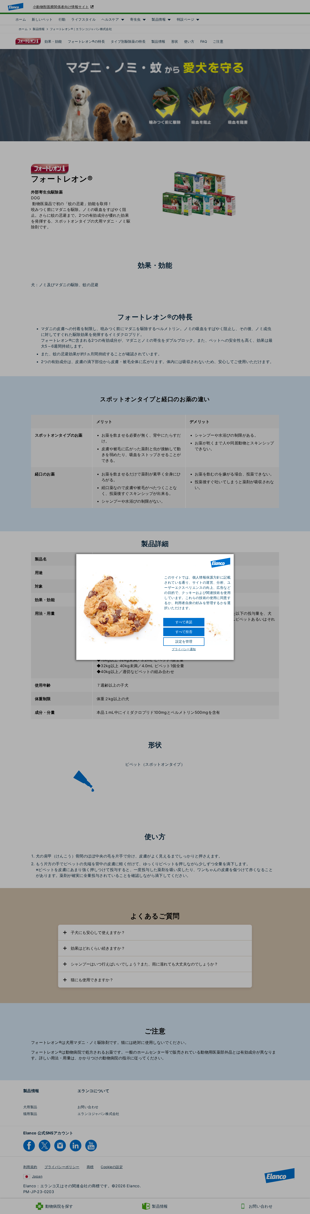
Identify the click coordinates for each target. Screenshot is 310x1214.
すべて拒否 (183, 632)
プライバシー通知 (184, 649)
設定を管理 (183, 641)
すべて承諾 (183, 622)
